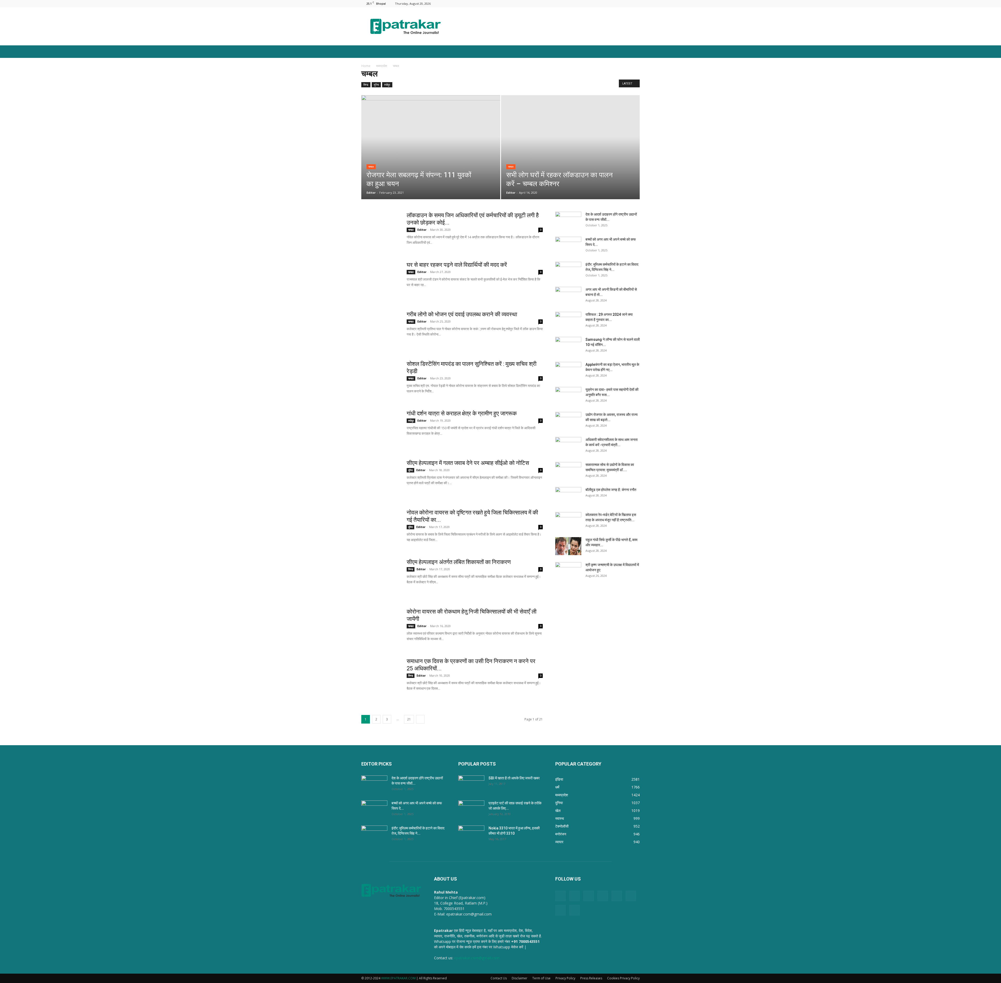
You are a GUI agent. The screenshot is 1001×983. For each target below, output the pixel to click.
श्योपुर (387, 85)
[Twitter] (627, 3)
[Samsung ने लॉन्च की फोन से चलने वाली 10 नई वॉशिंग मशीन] (568, 346)
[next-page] (420, 719)
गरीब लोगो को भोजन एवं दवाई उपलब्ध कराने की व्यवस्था (462, 314)
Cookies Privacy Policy (623, 978)
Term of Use (541, 978)
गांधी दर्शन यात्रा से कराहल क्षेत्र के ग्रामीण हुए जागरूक (462, 413)
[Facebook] (575, 3)
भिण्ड (365, 85)
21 (409, 719)
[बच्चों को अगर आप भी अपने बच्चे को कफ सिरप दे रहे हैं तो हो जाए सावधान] (568, 246)
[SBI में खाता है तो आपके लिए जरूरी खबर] (471, 784)
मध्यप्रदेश (381, 66)
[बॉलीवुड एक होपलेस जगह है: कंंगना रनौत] (568, 496)
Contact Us (499, 978)
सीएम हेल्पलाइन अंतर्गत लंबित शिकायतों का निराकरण (459, 562)
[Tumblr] (618, 3)
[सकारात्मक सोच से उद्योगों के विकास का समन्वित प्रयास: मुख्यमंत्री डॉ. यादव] (568, 471)
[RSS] (610, 3)
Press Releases (591, 978)
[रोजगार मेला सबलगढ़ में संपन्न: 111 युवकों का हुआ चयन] (430, 141)
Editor (371, 193)
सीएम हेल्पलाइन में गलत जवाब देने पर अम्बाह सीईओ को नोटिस (468, 463)
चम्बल (371, 166)
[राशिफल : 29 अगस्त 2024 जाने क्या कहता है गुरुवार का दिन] (568, 321)
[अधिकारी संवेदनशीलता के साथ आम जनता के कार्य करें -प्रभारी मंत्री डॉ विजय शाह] (568, 446)
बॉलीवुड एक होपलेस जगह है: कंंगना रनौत (610, 490)
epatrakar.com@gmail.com (476, 957)
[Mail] (593, 3)
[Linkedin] (584, 3)
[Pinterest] (601, 3)
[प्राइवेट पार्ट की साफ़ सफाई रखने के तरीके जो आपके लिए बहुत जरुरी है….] (471, 809)
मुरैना (376, 85)
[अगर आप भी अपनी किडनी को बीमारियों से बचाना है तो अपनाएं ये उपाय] (568, 296)
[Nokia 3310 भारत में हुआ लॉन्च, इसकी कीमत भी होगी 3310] (471, 835)
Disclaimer (519, 978)
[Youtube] (636, 3)
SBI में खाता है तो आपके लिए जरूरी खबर (514, 778)
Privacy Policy (565, 978)
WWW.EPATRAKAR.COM (398, 978)
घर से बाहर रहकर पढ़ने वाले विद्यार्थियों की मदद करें (457, 265)
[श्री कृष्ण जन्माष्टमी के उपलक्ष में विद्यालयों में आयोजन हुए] (568, 571)
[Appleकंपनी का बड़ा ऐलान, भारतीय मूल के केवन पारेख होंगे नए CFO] (568, 371)
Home (365, 66)
